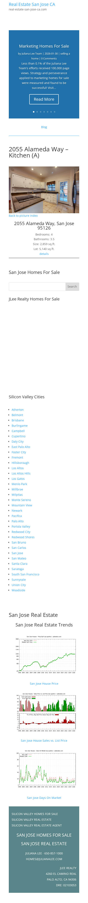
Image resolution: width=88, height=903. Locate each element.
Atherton (18, 410)
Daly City (18, 441)
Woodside (18, 590)
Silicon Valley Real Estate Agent (37, 825)
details (44, 254)
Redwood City (21, 532)
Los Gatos (18, 479)
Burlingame (20, 426)
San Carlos (19, 548)
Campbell (18, 431)
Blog (44, 127)
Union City (19, 585)
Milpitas (17, 495)
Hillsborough (20, 463)
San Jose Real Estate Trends (44, 625)
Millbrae (17, 489)
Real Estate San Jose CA (32, 4)
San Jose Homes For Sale (34, 272)
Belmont (17, 415)
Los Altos (18, 468)
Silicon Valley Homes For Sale (35, 814)
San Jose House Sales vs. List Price (44, 740)
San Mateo (19, 558)
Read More (44, 99)
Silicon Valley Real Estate (32, 820)
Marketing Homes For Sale (44, 46)
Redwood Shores (23, 537)
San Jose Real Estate (33, 614)
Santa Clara (19, 564)
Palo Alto (18, 521)
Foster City (19, 452)
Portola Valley (21, 526)
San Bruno (19, 542)
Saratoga (18, 569)
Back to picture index (23, 216)
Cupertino (18, 436)
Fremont (17, 457)
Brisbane (18, 420)
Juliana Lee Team (32, 53)
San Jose (17, 553)
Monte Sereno (21, 500)
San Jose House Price (44, 683)
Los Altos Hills (21, 473)
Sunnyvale (19, 580)
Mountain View (22, 505)
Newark (17, 510)
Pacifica (17, 516)
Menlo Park (19, 484)
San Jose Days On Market (44, 798)
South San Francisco (25, 574)
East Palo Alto (21, 447)
